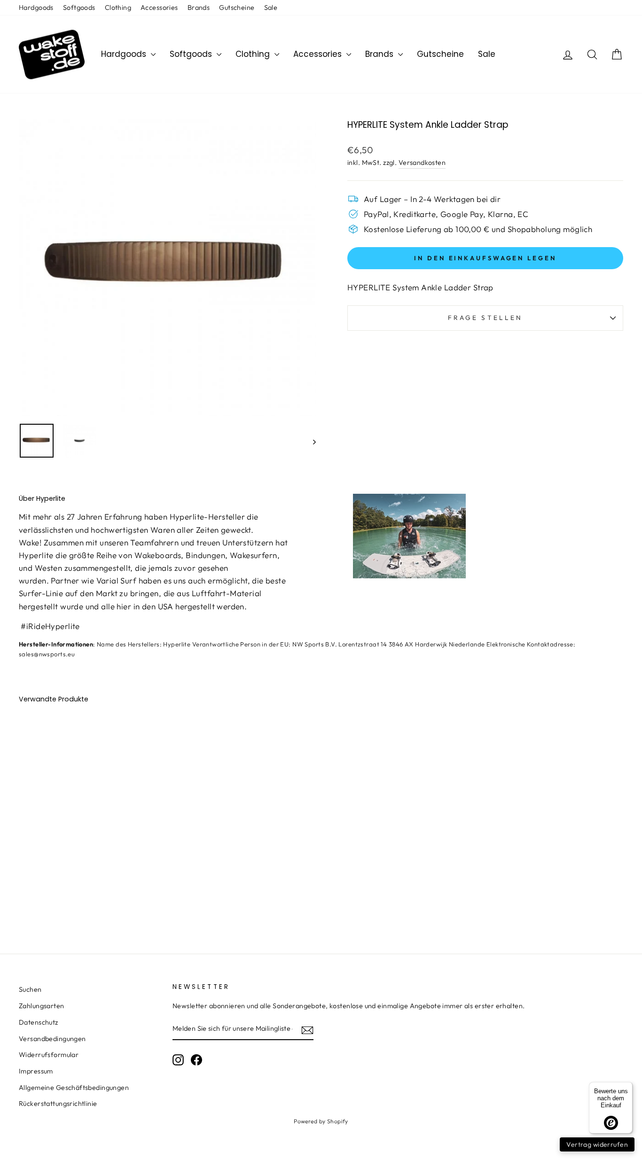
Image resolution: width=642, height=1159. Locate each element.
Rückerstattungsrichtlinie (58, 1103)
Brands (199, 7)
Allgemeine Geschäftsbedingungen (74, 1087)
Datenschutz (38, 1022)
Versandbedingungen (52, 1039)
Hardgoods (36, 7)
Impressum (36, 1071)
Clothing (118, 7)
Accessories (159, 7)
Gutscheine (236, 7)
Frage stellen (485, 317)
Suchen (30, 989)
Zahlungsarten (41, 1006)
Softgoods (79, 7)
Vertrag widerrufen (597, 1144)
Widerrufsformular (48, 1054)
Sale (271, 7)
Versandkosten (422, 162)
